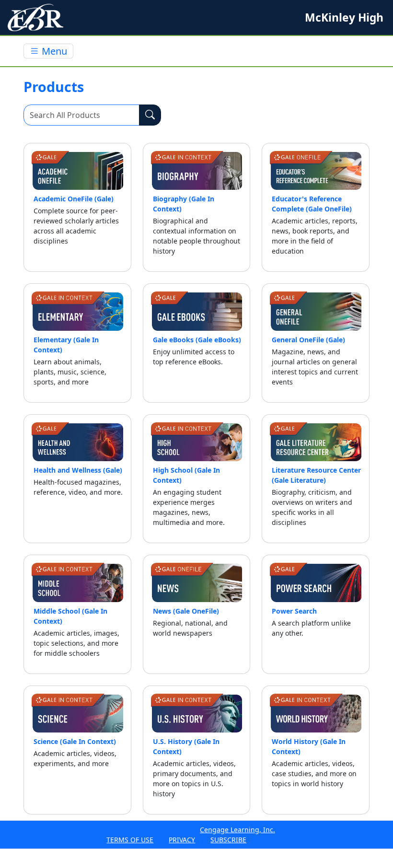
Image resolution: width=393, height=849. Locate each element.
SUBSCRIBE (228, 839)
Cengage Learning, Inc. (237, 829)
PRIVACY (182, 839)
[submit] (150, 115)
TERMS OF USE (129, 839)
